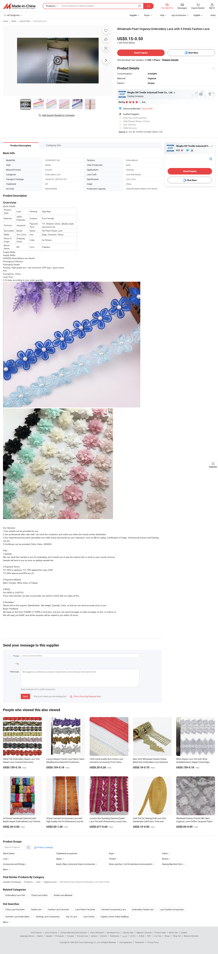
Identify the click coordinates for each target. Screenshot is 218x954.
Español (49, 936)
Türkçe (167, 936)
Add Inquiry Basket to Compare (58, 115)
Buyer (147, 15)
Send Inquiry (141, 52)
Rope (111, 853)
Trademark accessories (66, 853)
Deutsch (103, 936)
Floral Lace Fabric (39, 895)
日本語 (141, 936)
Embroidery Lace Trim (15, 895)
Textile (13, 21)
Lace (5, 858)
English (40, 936)
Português (59, 936)
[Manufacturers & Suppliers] (19, 6)
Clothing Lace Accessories (48, 916)
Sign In (122, 131)
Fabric (165, 853)
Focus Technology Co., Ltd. (90, 942)
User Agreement (125, 942)
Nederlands (114, 936)
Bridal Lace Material (63, 895)
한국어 (133, 936)
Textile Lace (36, 909)
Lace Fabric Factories (85, 909)
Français (70, 936)
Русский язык (82, 936)
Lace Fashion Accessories (172, 909)
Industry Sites (128, 932)
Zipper (59, 858)
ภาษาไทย (157, 936)
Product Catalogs (44, 847)
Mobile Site (173, 932)
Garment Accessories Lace (113, 909)
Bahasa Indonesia (191, 936)
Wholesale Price (113, 932)
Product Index (160, 932)
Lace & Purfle (24, 21)
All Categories (13, 15)
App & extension (178, 15)
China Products (51, 932)
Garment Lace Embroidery (17, 916)
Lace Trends (88, 916)
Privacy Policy (153, 942)
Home (5, 21)
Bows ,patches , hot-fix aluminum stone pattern (131, 864)
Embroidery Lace (39, 21)
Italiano (94, 936)
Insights (184, 932)
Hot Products (36, 932)
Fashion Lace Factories (58, 909)
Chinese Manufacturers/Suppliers (73, 932)
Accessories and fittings (14, 864)
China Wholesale (97, 932)
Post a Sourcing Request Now (85, 696)
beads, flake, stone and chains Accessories (75, 864)
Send (25, 696)
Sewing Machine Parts (172, 864)
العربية (124, 936)
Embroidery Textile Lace (143, 909)
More (5, 922)
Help (162, 15)
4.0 (178, 150)
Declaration (139, 942)
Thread (112, 858)
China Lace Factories (15, 909)
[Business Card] (210, 158)
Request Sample (170, 60)
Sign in (212, 7)
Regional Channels (144, 932)
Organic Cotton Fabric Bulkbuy (115, 916)
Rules (213, 15)
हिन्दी (149, 936)
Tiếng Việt (177, 936)
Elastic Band (8, 853)
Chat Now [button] (193, 52)
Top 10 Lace (71, 916)
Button (165, 858)
